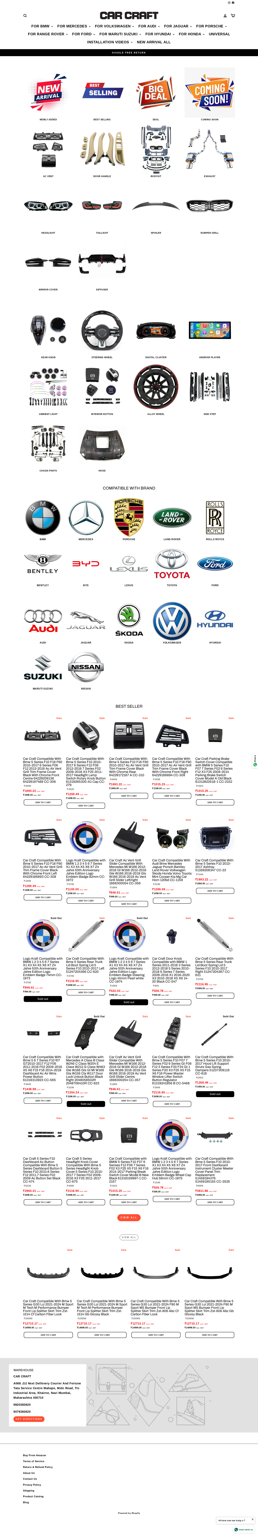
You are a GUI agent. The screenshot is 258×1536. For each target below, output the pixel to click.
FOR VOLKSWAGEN (113, 26)
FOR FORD (82, 34)
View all (129, 1217)
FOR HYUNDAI (158, 34)
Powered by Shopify (129, 1513)
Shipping (28, 1490)
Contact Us (30, 1478)
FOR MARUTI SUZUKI (119, 34)
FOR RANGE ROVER (46, 34)
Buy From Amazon (34, 1455)
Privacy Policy (32, 1484)
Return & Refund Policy (38, 1467)
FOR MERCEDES (72, 26)
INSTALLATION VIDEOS (108, 42)
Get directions (29, 1419)
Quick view (42, 751)
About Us (29, 1473)
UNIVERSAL (219, 34)
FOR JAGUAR (177, 26)
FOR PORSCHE (210, 26)
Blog (26, 1502)
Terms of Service (33, 1461)
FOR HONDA (190, 34)
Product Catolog (33, 1496)
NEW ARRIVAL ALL (154, 42)
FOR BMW (41, 26)
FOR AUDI (147, 26)
